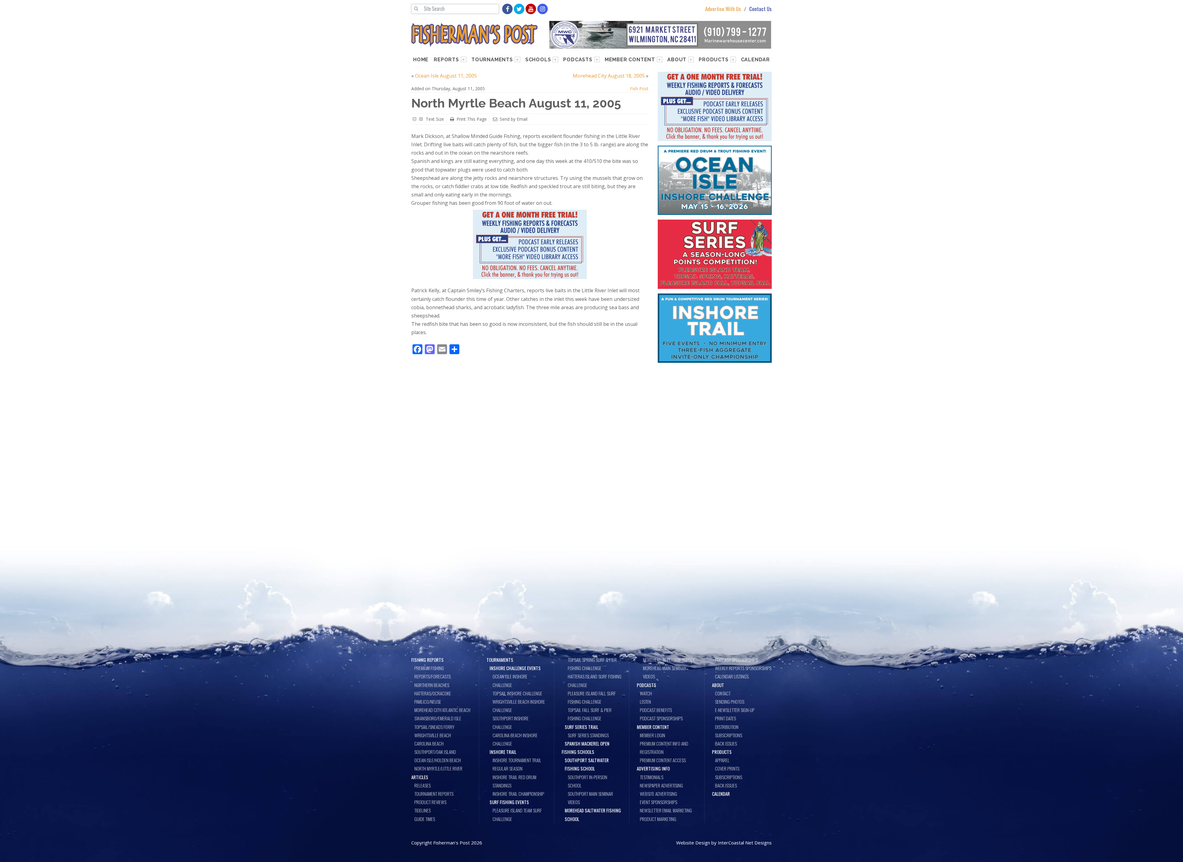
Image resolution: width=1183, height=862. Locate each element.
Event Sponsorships (658, 802)
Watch (646, 693)
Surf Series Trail (581, 726)
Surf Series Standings (588, 735)
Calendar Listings (732, 676)
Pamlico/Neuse (427, 701)
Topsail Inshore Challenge (517, 693)
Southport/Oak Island (435, 751)
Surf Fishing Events (509, 802)
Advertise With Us (723, 9)
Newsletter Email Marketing (666, 810)
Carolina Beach (429, 743)
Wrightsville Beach (432, 735)
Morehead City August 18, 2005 (609, 75)
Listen (645, 701)
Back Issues (726, 743)
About (676, 60)
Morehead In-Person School (669, 659)
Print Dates (725, 718)
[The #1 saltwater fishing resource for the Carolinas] (474, 35)
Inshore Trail (503, 751)
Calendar (755, 60)
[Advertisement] (715, 413)
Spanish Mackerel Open (587, 743)
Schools (538, 60)
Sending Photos (729, 701)
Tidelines (422, 810)
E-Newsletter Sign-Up (734, 709)
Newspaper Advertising (661, 785)
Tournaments (492, 60)
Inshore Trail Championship (518, 793)
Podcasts (577, 60)
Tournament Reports (433, 793)
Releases (422, 785)
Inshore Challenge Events (515, 668)
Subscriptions (728, 735)
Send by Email (513, 119)
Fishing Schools (578, 751)
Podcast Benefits (656, 709)
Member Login (652, 735)
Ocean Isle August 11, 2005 (446, 75)
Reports (446, 60)
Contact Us (760, 9)
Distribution (726, 726)
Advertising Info (653, 768)
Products (713, 60)
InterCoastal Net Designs (745, 843)
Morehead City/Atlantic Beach (442, 709)
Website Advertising (658, 793)
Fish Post (639, 88)
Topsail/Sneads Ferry (434, 726)
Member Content (630, 60)
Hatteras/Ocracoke (432, 693)
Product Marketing (658, 818)
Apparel (722, 760)
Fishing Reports (427, 659)
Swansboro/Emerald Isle (437, 718)
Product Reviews (430, 802)
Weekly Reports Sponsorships (743, 668)
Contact (722, 693)
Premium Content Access (663, 760)
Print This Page (472, 119)
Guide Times (424, 818)
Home (421, 60)
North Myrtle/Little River (438, 768)
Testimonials (651, 777)
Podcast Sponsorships (661, 718)
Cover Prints (727, 768)
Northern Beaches (431, 685)
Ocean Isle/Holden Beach (437, 760)
